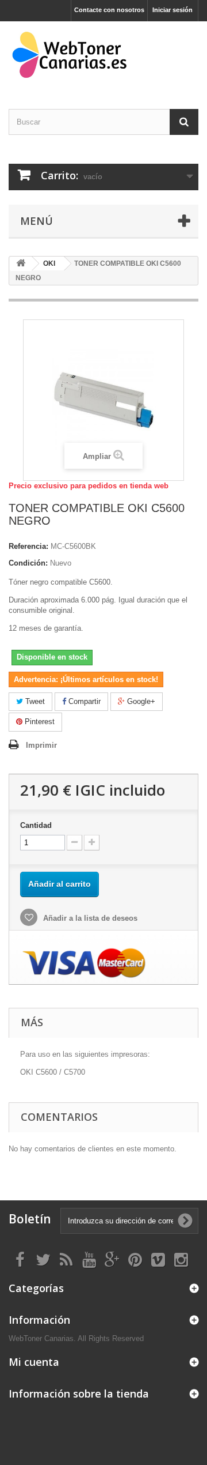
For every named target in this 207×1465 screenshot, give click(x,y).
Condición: (28, 563)
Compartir (83, 701)
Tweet (34, 701)
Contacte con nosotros (109, 9)
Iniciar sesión (172, 9)
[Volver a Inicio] (21, 264)
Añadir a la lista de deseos (89, 918)
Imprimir (41, 745)
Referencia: (28, 546)
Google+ (140, 701)
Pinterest (38, 721)
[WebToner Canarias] (103, 55)
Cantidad (36, 825)
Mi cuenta (34, 1362)
